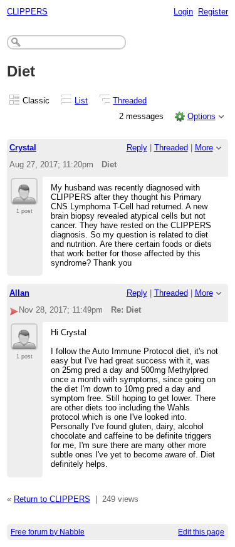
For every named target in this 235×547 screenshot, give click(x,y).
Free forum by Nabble (48, 532)
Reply (137, 147)
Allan (19, 293)
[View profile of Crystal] (24, 197)
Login (183, 11)
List (81, 100)
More (204, 147)
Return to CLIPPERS (52, 499)
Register (213, 11)
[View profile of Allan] (24, 342)
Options (201, 116)
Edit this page (201, 532)
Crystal (22, 147)
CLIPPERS (27, 11)
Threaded (130, 100)
